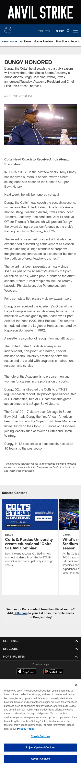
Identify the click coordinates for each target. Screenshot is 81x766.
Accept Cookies (40, 758)
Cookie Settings (40, 736)
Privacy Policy (25, 728)
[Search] (68, 30)
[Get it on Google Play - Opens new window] (53, 673)
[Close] (76, 685)
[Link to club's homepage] (8, 29)
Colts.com (21, 613)
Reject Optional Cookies (40, 747)
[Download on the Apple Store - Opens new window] (26, 671)
